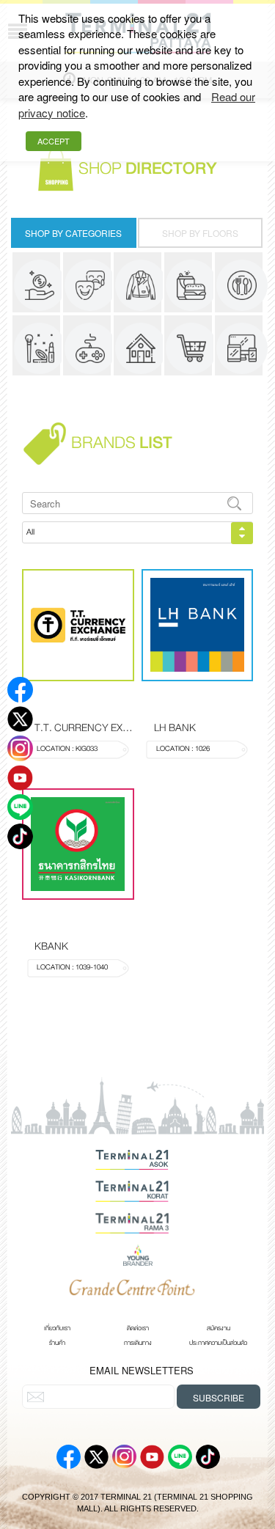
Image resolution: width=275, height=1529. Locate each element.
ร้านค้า (57, 1343)
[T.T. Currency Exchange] (78, 625)
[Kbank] (78, 844)
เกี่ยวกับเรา (57, 1328)
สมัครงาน (218, 1328)
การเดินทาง (138, 1343)
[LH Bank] (197, 625)
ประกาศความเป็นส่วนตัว (218, 1343)
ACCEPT (53, 141)
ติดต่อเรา (138, 1328)
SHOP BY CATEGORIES (73, 233)
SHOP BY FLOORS (200, 233)
